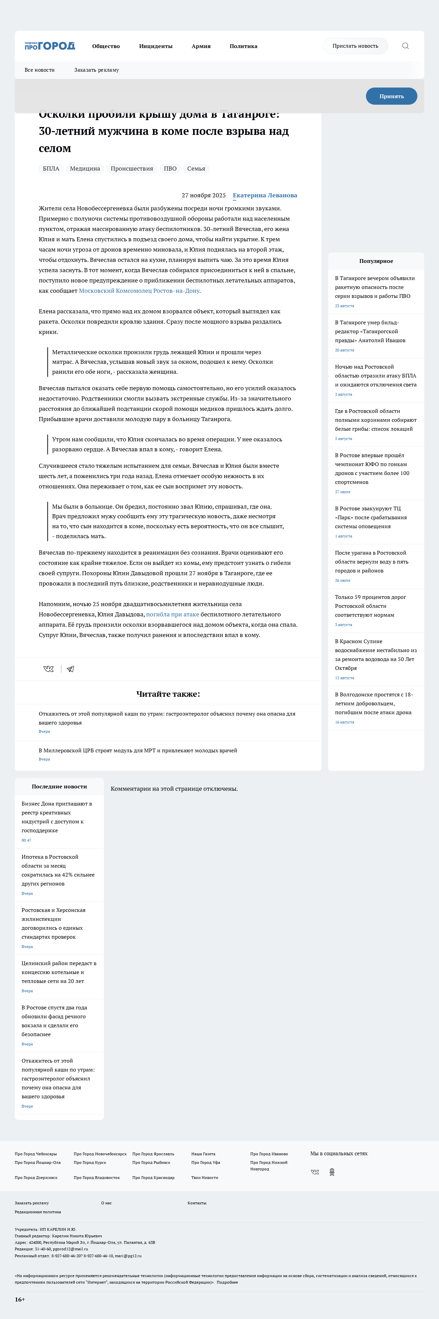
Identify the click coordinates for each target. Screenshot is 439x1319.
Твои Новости (204, 1177)
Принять (392, 96)
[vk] (49, 669)
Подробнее (227, 1282)
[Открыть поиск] (405, 46)
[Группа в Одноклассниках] (332, 1172)
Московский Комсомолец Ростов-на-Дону (139, 290)
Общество (106, 46)
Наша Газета (203, 1153)
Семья (196, 168)
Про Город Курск (90, 1162)
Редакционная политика (38, 1211)
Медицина (85, 168)
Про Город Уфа (205, 1162)
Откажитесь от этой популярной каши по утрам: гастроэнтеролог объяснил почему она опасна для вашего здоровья (167, 722)
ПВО (170, 168)
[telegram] (73, 669)
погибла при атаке (172, 614)
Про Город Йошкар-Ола (38, 1162)
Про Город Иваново (269, 1153)
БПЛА (51, 168)
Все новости (40, 70)
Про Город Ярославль (153, 1153)
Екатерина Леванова (265, 195)
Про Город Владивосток (97, 1177)
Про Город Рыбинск (151, 1162)
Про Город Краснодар (153, 1177)
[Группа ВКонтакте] (314, 1172)
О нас (106, 1202)
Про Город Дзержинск (36, 1177)
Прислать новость (355, 45)
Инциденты (156, 46)
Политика (244, 46)
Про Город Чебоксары (36, 1153)
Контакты (197, 1202)
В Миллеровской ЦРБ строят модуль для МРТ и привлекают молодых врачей (138, 754)
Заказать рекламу (96, 70)
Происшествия (132, 168)
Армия (201, 46)
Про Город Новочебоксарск (100, 1153)
